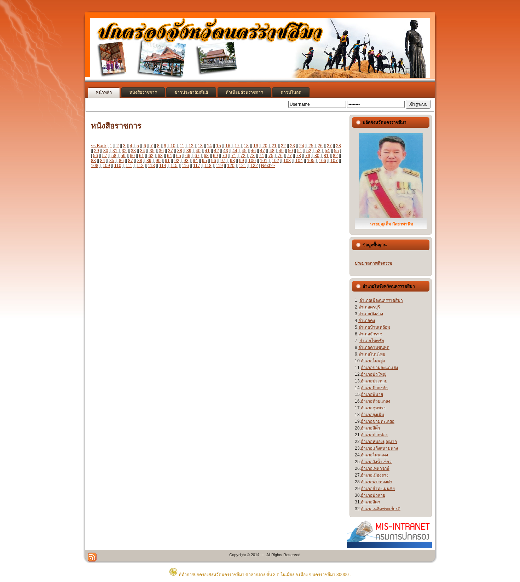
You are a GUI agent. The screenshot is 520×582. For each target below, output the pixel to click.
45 (244, 150)
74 (261, 155)
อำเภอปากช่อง (374, 434)
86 (121, 160)
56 (95, 155)
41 (207, 150)
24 (301, 145)
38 (179, 150)
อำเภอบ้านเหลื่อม (374, 327)
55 (336, 150)
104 (299, 160)
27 (329, 145)
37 (170, 150)
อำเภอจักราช (370, 334)
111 (129, 165)
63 (160, 155)
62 (151, 155)
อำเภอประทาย (374, 381)
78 (298, 155)
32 (124, 150)
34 (142, 150)
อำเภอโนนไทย (371, 354)
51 (299, 150)
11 (182, 145)
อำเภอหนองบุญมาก (379, 441)
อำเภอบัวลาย (373, 495)
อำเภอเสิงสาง (370, 313)
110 (117, 165)
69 (215, 155)
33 (133, 150)
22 (283, 145)
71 (233, 155)
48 (272, 150)
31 (114, 150)
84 (102, 160)
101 (263, 160)
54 (327, 150)
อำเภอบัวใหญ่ (373, 374)
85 (111, 160)
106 (322, 160)
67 (197, 155)
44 (234, 150)
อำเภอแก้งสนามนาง (379, 448)
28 (338, 145)
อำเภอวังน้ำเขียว (376, 461)
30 (105, 150)
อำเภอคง (366, 320)
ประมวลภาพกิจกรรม (373, 263)
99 (241, 160)
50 (290, 150)
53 (318, 150)
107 (334, 160)
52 (308, 150)
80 (316, 155)
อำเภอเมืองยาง (374, 475)
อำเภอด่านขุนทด (373, 347)
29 (96, 150)
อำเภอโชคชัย (371, 340)
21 (274, 145)
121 (242, 165)
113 (151, 165)
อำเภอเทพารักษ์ (375, 468)
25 (310, 145)
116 (185, 165)
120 (231, 165)
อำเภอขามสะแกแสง (379, 367)
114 (162, 165)
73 (252, 155)
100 (252, 160)
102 (275, 160)
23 (292, 145)
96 (213, 160)
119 (219, 165)
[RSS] (92, 557)
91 (167, 160)
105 (310, 160)
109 (106, 165)
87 (130, 160)
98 (232, 160)
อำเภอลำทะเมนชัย (378, 488)
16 (227, 145)
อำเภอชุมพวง (373, 407)
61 (141, 155)
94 (195, 160)
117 (196, 165)
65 (178, 155)
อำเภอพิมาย (372, 394)
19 (255, 145)
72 (243, 155)
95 (204, 160)
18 (246, 145)
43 (225, 150)
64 (169, 155)
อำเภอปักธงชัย (374, 387)
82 (335, 155)
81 (326, 155)
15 (218, 145)
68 (206, 155)
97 (222, 160)
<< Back (98, 145)
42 (216, 150)
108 (94, 165)
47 (262, 150)
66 (187, 155)
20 (264, 145)
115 (174, 165)
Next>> (268, 165)
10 (173, 145)
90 (158, 160)
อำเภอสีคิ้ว (370, 428)
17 (237, 145)
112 (140, 165)
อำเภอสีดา (370, 502)
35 (152, 150)
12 (191, 145)
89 (148, 160)
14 (209, 145)
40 (198, 150)
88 (139, 160)
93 (186, 160)
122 (254, 165)
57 (104, 155)
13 (200, 145)
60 (132, 155)
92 (176, 160)
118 (208, 165)
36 (161, 150)
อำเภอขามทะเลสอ (377, 421)
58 (113, 155)
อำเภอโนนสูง (373, 360)
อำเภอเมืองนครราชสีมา (381, 300)
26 (320, 145)
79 (307, 155)
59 (123, 155)
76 (280, 155)
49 (281, 150)
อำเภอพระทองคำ (376, 481)
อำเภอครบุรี (369, 307)
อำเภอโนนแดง (374, 455)
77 (289, 155)
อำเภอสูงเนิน (372, 414)
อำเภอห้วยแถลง (375, 401)
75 (270, 155)
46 (253, 150)
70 (224, 155)
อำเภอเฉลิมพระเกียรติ (380, 508)
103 (287, 160)
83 (93, 160)
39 (188, 150)
